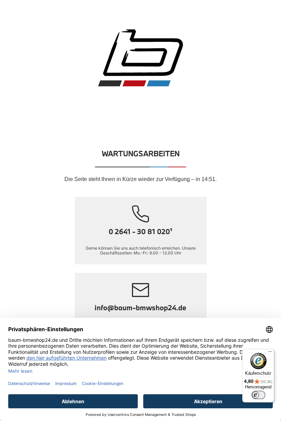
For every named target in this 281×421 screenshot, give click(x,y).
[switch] (258, 395)
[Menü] (270, 353)
